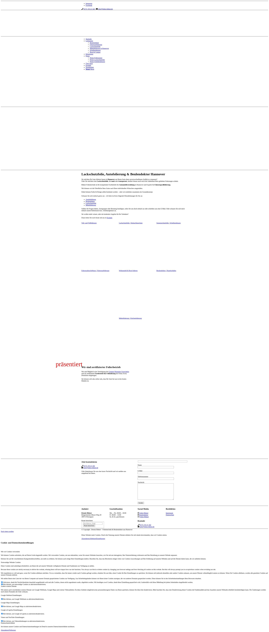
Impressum (169, 513)
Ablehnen (93, 539)
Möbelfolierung (91, 205)
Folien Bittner (143, 513)
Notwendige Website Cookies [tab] (11, 562)
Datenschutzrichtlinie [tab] (8, 623)
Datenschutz (170, 515)
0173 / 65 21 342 (89, 9)
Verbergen (12, 630)
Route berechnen (89, 526)
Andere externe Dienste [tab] (8, 586)
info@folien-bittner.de (105, 9)
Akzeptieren (85, 539)
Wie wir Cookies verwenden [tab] (10, 552)
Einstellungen (100, 539)
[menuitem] (137, 39)
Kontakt (109, 218)
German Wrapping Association (119, 372)
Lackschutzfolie (91, 203)
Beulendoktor (90, 201)
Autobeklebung (91, 199)
